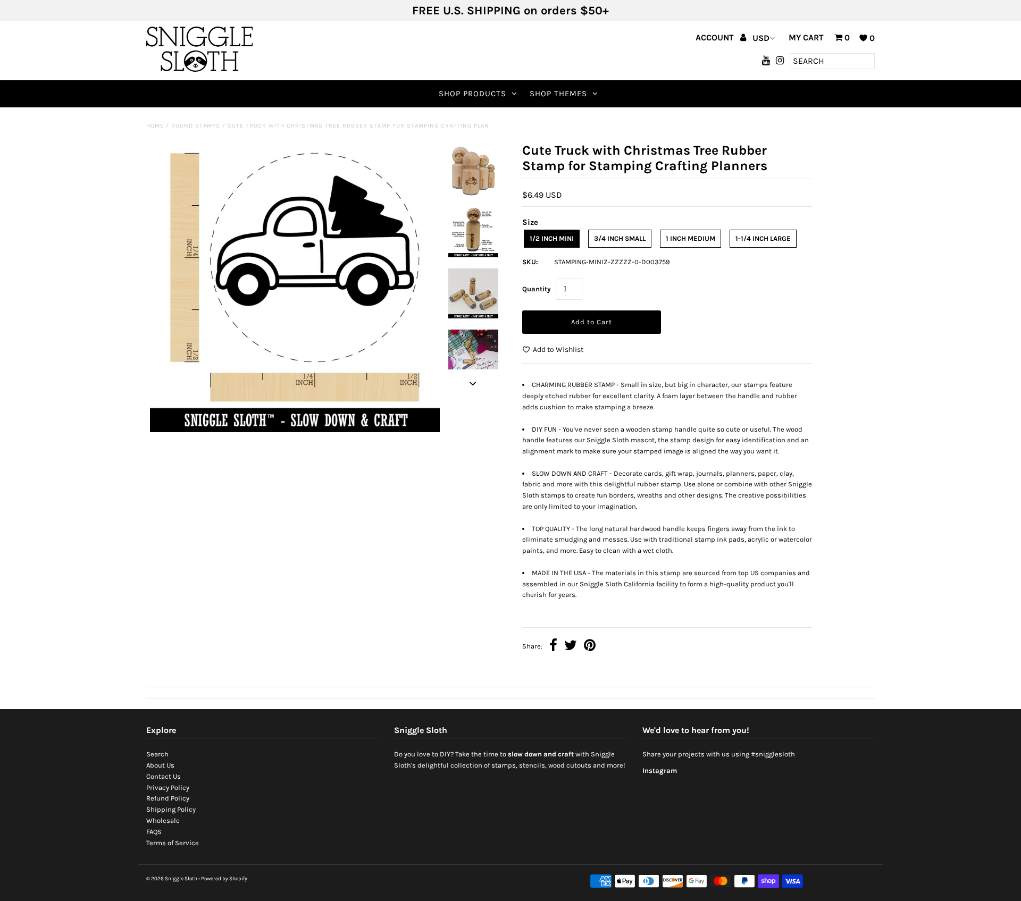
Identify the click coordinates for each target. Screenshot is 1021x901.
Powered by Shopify (224, 878)
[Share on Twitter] (570, 646)
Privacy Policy (167, 787)
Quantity (536, 289)
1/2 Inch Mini (552, 238)
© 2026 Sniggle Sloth (171, 878)
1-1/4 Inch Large (763, 238)
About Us (160, 765)
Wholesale (163, 820)
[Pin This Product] (590, 646)
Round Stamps (195, 125)
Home (155, 125)
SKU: (530, 262)
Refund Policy (167, 798)
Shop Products (472, 93)
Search (157, 754)
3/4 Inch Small (620, 238)
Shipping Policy (171, 809)
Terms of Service (172, 843)
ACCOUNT (716, 37)
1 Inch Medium (690, 238)
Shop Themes (558, 93)
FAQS (154, 832)
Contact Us (163, 776)
